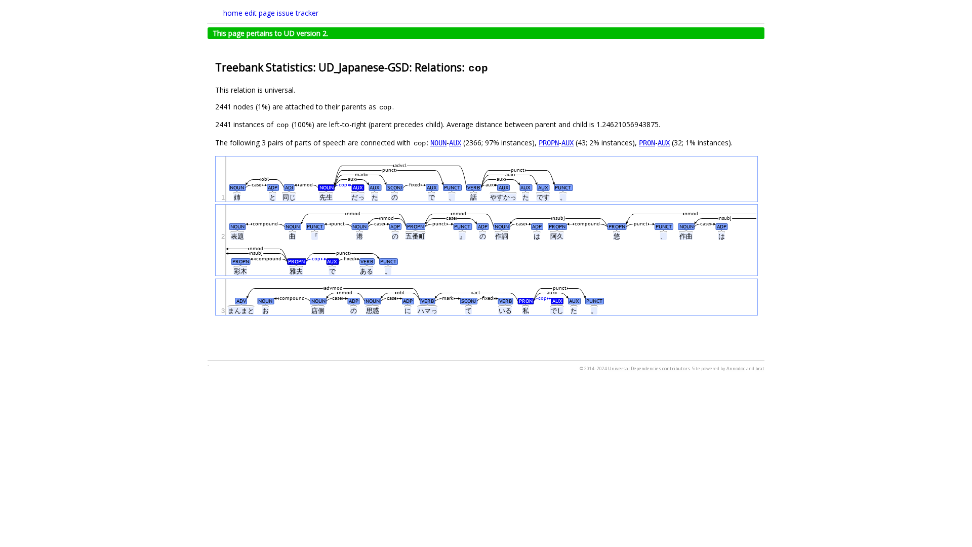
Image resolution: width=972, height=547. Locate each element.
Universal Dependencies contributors (649, 368)
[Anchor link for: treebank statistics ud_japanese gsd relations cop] (494, 66)
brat (759, 368)
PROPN (549, 143)
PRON (647, 143)
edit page (260, 13)
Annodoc (735, 368)
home (232, 13)
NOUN (438, 143)
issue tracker (297, 13)
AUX (455, 143)
